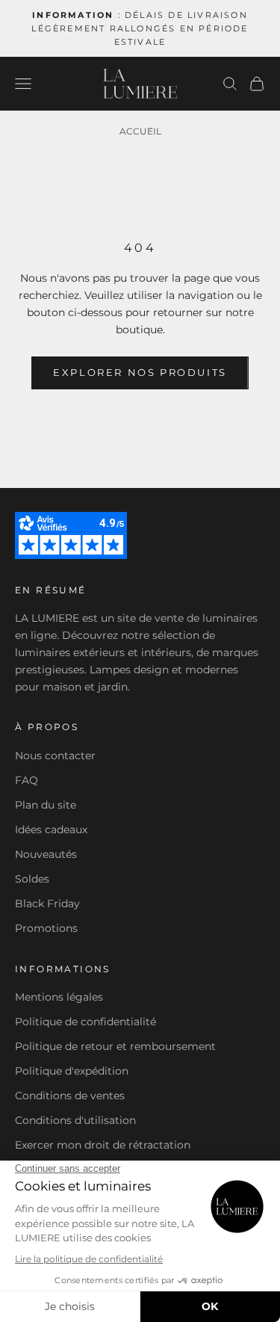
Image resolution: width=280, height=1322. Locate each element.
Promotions (46, 928)
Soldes (32, 879)
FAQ (26, 780)
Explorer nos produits (140, 372)
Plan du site (45, 805)
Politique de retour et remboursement (115, 1046)
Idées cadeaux (51, 829)
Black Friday (47, 903)
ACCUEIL (140, 131)
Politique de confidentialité (85, 1021)
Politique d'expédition (71, 1071)
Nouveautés (46, 854)
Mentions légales (59, 997)
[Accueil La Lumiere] (140, 84)
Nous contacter (55, 755)
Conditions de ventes (70, 1095)
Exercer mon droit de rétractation (102, 1145)
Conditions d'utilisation (75, 1120)
